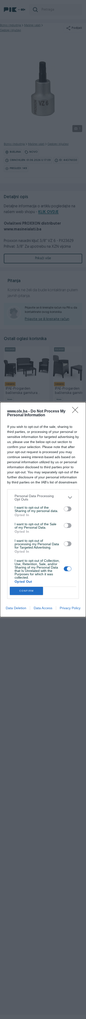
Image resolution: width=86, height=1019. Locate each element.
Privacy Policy (70, 608)
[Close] (76, 411)
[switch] (67, 508)
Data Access (43, 608)
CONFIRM (26, 590)
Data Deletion (16, 608)
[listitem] (43, 497)
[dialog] (43, 509)
